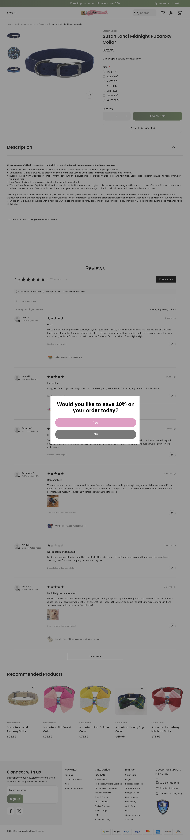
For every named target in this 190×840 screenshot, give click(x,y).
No (96, 434)
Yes (96, 422)
